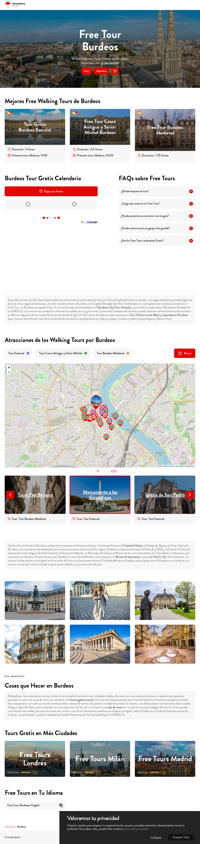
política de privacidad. (135, 829)
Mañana (101, 71)
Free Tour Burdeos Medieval (165, 129)
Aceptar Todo (181, 837)
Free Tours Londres (35, 759)
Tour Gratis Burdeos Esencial (34, 126)
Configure (155, 837)
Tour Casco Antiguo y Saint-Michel (60, 353)
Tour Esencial (16, 353)
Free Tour (9, 827)
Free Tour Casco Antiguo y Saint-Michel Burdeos (99, 127)
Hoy (86, 71)
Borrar (188, 353)
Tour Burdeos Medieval (110, 353)
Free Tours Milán (100, 759)
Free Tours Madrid (165, 759)
